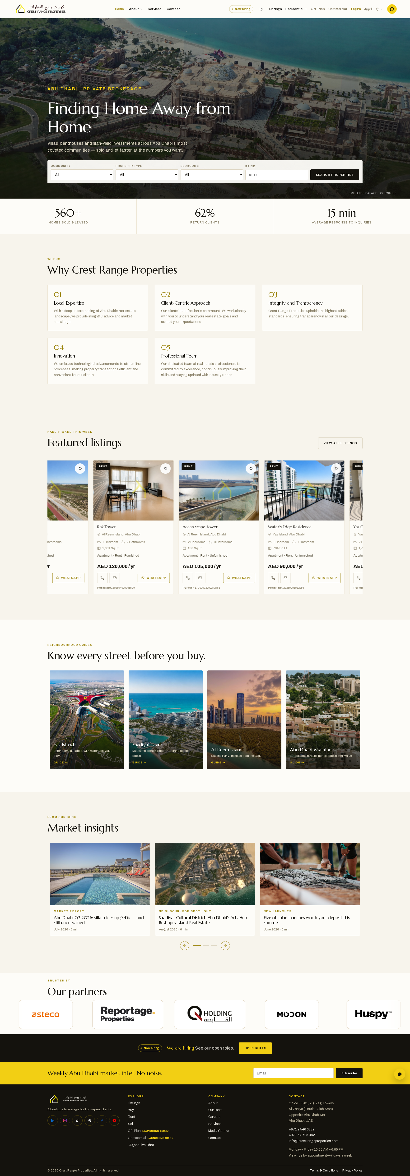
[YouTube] (114, 1120)
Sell (131, 1124)
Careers (214, 1117)
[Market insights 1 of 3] (196, 945)
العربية (368, 9)
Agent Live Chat (141, 1145)
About (134, 9)
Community (60, 165)
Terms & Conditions (324, 1170)
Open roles (255, 1048)
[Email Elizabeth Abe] (82, 578)
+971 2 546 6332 (301, 1129)
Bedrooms (190, 165)
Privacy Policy (352, 1170)
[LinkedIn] (52, 1120)
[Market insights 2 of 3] (205, 945)
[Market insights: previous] (184, 945)
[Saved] (261, 9)
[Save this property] (48, 468)
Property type (129, 165)
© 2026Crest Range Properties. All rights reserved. (83, 1170)
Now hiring (242, 9)
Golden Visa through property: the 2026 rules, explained (308, 920)
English (356, 9)
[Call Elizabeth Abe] (70, 578)
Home (119, 9)
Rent (131, 1117)
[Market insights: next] (225, 945)
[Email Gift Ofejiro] (168, 578)
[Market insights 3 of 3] (214, 945)
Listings (275, 9)
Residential (294, 9)
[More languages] (379, 9)
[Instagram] (65, 1120)
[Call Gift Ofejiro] (155, 578)
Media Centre (218, 1131)
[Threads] (89, 1120)
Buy (131, 1110)
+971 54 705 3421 (303, 1135)
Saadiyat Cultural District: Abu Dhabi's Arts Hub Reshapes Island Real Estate (98, 920)
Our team (215, 1110)
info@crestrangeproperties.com (313, 1141)
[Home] (39, 9)
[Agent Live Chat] (392, 9)
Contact (173, 9)
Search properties (335, 175)
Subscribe (349, 1073)
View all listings (340, 443)
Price (250, 166)
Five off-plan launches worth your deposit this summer (202, 920)
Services (154, 9)
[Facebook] (102, 1120)
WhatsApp (124, 578)
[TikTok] (77, 1120)
